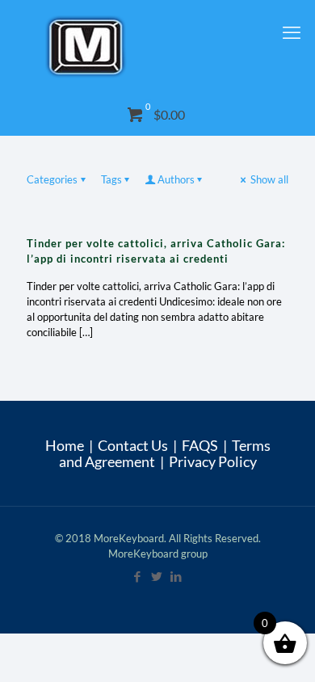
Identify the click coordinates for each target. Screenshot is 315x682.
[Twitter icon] (157, 576)
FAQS (200, 445)
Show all (269, 179)
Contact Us (133, 445)
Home (64, 445)
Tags (111, 179)
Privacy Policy (213, 461)
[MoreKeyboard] (157, 47)
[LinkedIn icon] (177, 576)
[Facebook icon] (138, 576)
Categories (52, 179)
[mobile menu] (293, 32)
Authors (176, 179)
